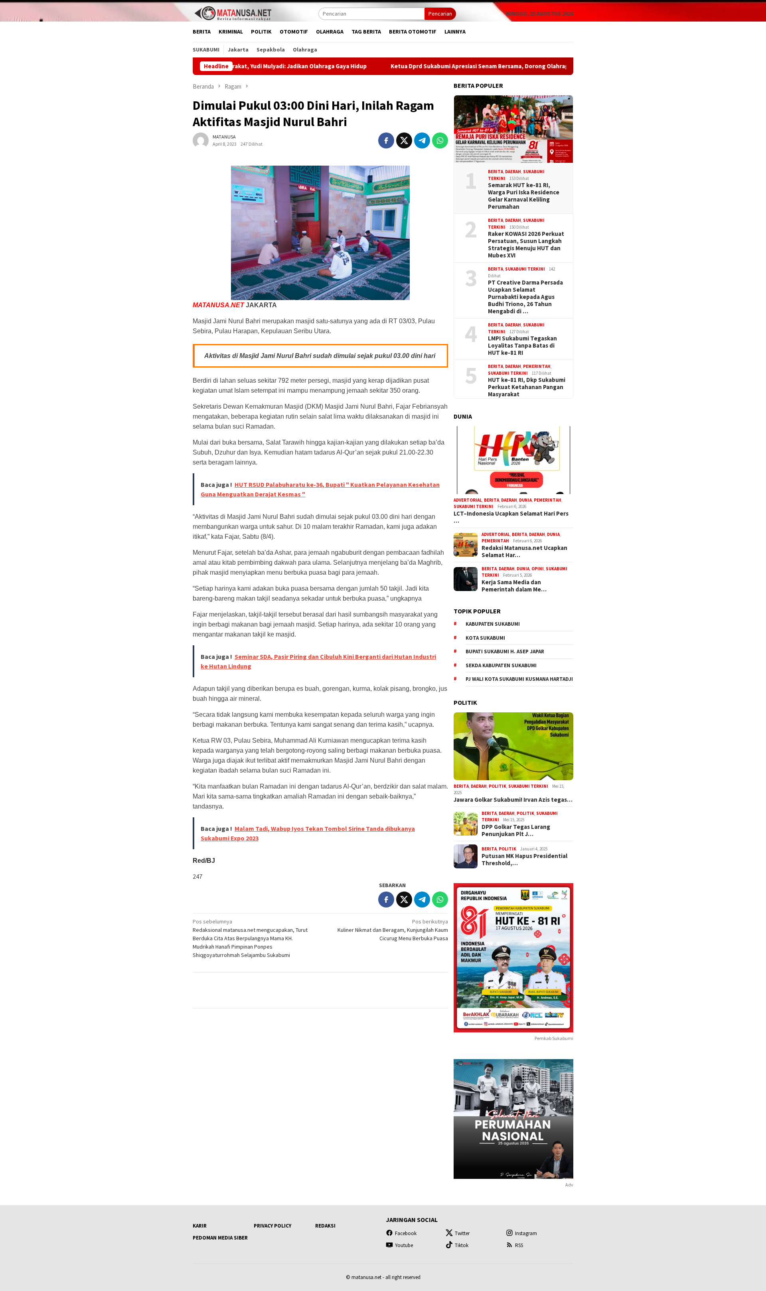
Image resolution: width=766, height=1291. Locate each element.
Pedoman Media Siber (220, 1237)
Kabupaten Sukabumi (493, 624)
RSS (519, 1245)
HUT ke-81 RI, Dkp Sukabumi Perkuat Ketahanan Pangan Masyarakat (526, 387)
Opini (537, 568)
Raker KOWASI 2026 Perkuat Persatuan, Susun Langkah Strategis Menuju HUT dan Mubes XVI (526, 244)
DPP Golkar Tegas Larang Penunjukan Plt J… (516, 830)
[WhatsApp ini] (440, 140)
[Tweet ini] (404, 140)
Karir (200, 1225)
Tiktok (461, 1245)
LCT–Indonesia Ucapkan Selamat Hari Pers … (511, 517)
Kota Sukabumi (485, 638)
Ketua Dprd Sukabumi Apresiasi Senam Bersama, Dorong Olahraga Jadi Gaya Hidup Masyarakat (469, 66)
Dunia (525, 500)
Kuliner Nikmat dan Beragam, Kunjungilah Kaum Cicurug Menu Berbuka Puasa (393, 930)
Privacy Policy (272, 1225)
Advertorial (468, 500)
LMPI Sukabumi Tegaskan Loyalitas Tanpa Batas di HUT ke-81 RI (522, 345)
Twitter (462, 1233)
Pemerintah (537, 366)
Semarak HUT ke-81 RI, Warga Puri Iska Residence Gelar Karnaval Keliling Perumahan (523, 196)
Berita (495, 171)
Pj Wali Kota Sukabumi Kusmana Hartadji (519, 679)
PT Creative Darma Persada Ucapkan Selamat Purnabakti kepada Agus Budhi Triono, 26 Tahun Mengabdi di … (525, 297)
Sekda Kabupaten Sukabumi (501, 665)
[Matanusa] (232, 12)
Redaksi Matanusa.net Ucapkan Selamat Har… (524, 551)
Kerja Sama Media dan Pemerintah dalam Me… (514, 586)
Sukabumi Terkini (525, 269)
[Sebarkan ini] (386, 140)
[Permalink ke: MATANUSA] (201, 139)
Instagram (526, 1233)
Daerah (513, 171)
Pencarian (440, 13)
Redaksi (325, 1225)
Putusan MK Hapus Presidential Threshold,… (524, 859)
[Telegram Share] (422, 140)
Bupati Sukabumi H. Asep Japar (505, 651)
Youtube (404, 1245)
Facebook (406, 1233)
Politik (497, 786)
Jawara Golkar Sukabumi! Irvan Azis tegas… (513, 799)
